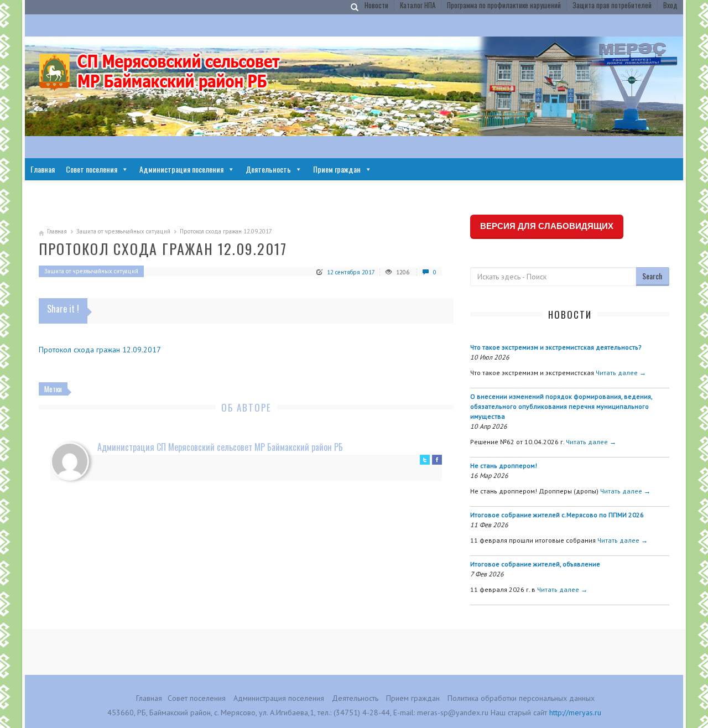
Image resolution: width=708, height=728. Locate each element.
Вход (670, 5)
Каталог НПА (417, 5)
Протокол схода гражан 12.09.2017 (100, 350)
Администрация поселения (181, 169)
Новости (376, 5)
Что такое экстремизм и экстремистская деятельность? (556, 347)
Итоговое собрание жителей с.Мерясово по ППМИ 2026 (557, 515)
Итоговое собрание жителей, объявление (535, 564)
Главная (42, 169)
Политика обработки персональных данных (521, 698)
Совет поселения (91, 169)
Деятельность (268, 169)
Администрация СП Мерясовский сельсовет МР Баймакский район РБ (220, 447)
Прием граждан (337, 169)
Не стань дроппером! (503, 465)
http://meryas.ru (575, 712)
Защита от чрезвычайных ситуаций (123, 231)
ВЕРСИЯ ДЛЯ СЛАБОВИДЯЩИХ (546, 226)
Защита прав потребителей (612, 5)
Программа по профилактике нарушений (504, 5)
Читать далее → (621, 372)
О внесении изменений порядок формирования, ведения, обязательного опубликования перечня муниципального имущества (561, 406)
